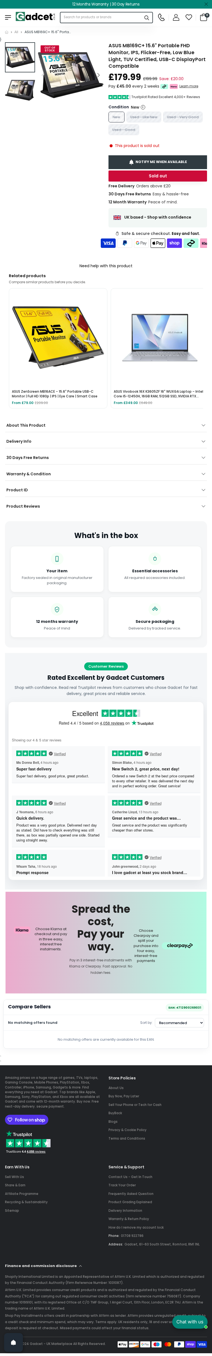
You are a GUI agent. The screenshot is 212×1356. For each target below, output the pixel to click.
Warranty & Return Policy (128, 1219)
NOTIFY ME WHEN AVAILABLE (161, 162)
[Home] (6, 32)
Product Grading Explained (130, 1202)
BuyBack (115, 1113)
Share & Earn (15, 1185)
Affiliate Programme (21, 1194)
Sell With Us (14, 1177)
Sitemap (12, 1210)
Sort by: (146, 1022)
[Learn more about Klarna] (174, 86)
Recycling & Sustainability (26, 1202)
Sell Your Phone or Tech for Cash (134, 1105)
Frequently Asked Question (130, 1194)
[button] (98, 75)
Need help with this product (106, 265)
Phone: (114, 1236)
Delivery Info (18, 441)
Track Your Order (122, 1185)
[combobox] (101, 17)
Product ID (17, 490)
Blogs (113, 1121)
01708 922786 (132, 1236)
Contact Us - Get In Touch (130, 1177)
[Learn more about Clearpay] (164, 86)
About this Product (26, 425)
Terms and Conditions (126, 1138)
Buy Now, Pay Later (123, 1096)
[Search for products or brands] (146, 17)
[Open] (13, 1342)
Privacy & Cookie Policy (127, 1130)
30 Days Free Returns (27, 457)
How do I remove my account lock (136, 1227)
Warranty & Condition (28, 474)
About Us (116, 1088)
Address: (115, 1244)
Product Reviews (23, 506)
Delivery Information (125, 1210)
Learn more (188, 86)
